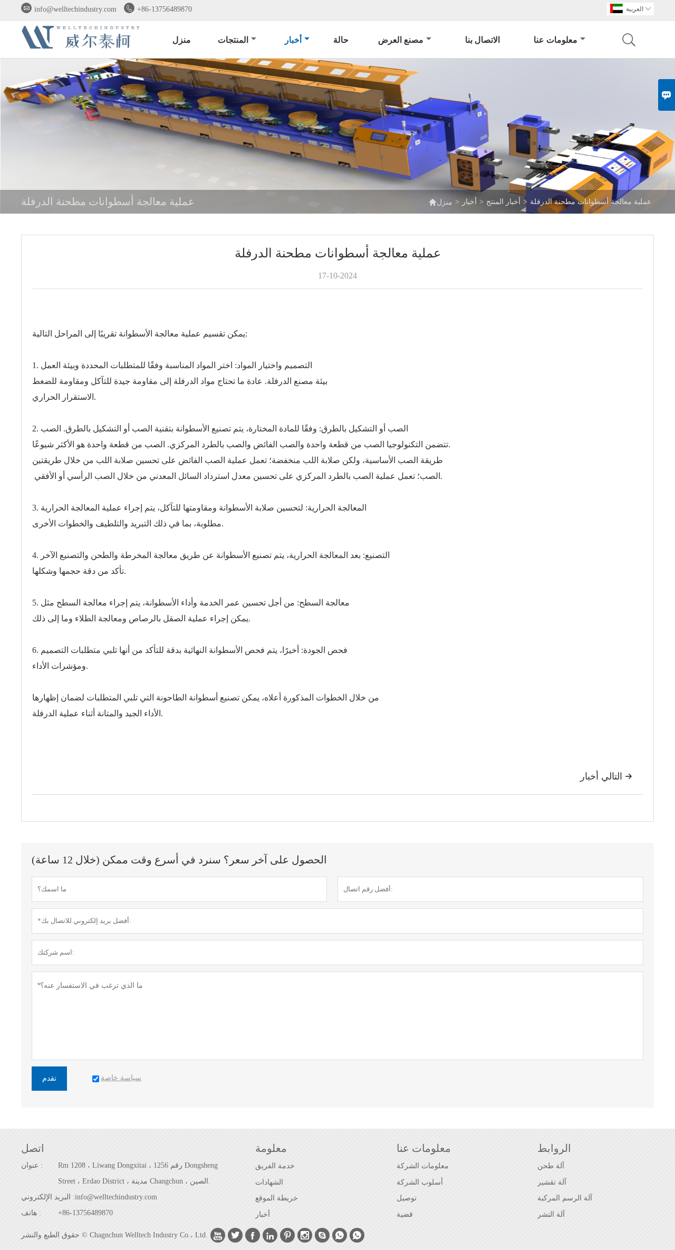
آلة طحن (550, 1166)
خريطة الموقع (276, 1198)
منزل (181, 39)
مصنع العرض (400, 39)
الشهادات (269, 1182)
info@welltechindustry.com (75, 9)
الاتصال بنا (482, 39)
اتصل (32, 1148)
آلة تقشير (551, 1182)
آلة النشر (551, 1214)
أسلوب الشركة (420, 1182)
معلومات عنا (555, 39)
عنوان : (32, 1165)
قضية (405, 1214)
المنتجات (233, 39)
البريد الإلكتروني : (48, 1197)
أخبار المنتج (503, 202)
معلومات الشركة (423, 1166)
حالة (341, 39)
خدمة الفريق (275, 1166)
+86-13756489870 (164, 9)
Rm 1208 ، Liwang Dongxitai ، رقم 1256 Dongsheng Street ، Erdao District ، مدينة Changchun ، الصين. (138, 1173)
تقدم (49, 1078)
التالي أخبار (606, 776)
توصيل (407, 1198)
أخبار (293, 39)
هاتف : (31, 1213)
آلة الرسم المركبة (564, 1198)
